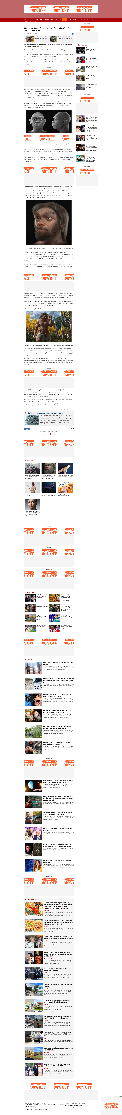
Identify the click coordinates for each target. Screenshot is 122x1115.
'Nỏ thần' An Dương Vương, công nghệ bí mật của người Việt (45, 413)
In (73, 428)
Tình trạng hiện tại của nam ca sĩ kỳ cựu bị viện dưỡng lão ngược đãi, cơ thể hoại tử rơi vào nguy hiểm (91, 118)
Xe (78, 19)
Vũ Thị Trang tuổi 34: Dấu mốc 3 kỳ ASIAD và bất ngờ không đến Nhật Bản (67, 616)
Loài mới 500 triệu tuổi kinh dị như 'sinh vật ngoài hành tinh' (48, 494)
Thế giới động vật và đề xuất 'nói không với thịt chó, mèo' (65, 494)
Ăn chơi (83, 19)
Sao (37, 19)
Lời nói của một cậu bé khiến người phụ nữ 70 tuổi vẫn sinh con (41, 38)
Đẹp (56, 19)
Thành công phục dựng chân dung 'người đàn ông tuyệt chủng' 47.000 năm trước (48, 477)
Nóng (33, 19)
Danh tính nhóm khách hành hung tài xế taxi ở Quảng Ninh (42, 596)
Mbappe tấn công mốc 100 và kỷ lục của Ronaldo (42, 627)
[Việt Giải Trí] (25, 19)
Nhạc (52, 19)
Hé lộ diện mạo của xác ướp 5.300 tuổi (31, 494)
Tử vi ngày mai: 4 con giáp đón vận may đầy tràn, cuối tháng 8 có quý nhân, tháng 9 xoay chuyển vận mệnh (66, 597)
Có (43, 434)
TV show (47, 19)
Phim (41, 19)
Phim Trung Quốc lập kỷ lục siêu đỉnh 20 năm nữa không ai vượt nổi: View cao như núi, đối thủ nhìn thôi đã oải (67, 607)
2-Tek (74, 19)
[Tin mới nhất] (28, 19)
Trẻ (60, 19)
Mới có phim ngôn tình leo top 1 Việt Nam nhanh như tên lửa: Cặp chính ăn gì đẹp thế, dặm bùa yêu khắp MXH (92, 128)
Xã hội (88, 19)
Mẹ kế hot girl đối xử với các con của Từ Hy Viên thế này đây (42, 606)
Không (55, 434)
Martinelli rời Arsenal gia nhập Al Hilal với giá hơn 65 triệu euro (66, 627)
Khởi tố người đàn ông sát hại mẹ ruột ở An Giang (91, 77)
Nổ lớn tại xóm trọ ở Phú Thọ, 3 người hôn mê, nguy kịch (91, 86)
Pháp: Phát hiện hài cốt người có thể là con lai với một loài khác (65, 476)
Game (69, 19)
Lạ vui (64, 19)
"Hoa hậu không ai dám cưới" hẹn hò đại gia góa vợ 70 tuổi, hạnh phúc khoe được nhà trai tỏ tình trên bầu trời (91, 159)
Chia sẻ (28, 429)
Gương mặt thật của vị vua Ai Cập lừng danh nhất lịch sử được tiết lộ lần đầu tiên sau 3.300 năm (32, 513)
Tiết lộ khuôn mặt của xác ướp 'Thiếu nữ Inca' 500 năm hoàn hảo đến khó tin (32, 477)
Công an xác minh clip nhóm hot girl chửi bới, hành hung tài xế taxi (91, 49)
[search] (92, 19)
